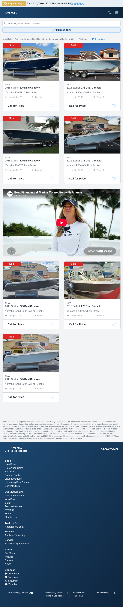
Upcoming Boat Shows (17, 482)
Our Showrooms (14, 492)
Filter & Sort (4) (62, 30)
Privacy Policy (102, 592)
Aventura (9, 510)
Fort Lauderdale (13, 506)
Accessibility (78, 592)
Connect (10, 570)
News (8, 564)
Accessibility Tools (53, 592)
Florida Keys (11, 517)
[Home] (33, 449)
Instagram (12, 581)
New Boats (10, 464)
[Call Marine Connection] (109, 13)
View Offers (77, 3)
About (8, 549)
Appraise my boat (14, 527)
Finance (9, 531)
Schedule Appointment (17, 543)
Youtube (12, 584)
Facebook (12, 577)
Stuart (8, 503)
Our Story (10, 553)
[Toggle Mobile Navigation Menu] (116, 13)
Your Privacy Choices (18, 592)
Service (9, 540)
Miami (8, 513)
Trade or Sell (12, 523)
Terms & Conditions (54, 596)
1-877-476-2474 (109, 449)
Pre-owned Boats (14, 468)
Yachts (8, 471)
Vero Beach (11, 499)
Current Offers (12, 486)
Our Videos (13, 573)
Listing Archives (13, 478)
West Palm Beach (14, 495)
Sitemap (79, 596)
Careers (9, 560)
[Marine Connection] (11, 13)
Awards (9, 557)
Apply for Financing (15, 535)
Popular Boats (12, 475)
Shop (8, 460)
